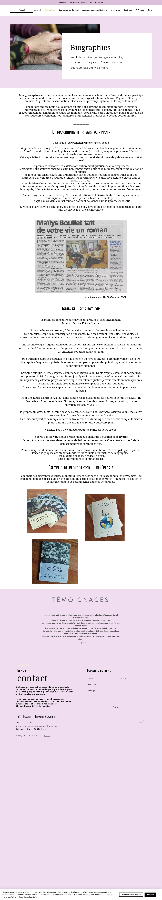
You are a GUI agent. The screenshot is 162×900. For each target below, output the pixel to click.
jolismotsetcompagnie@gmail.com (41, 726)
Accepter (150, 894)
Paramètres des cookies (131, 894)
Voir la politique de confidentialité (24, 897)
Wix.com (47, 736)
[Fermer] (158, 894)
